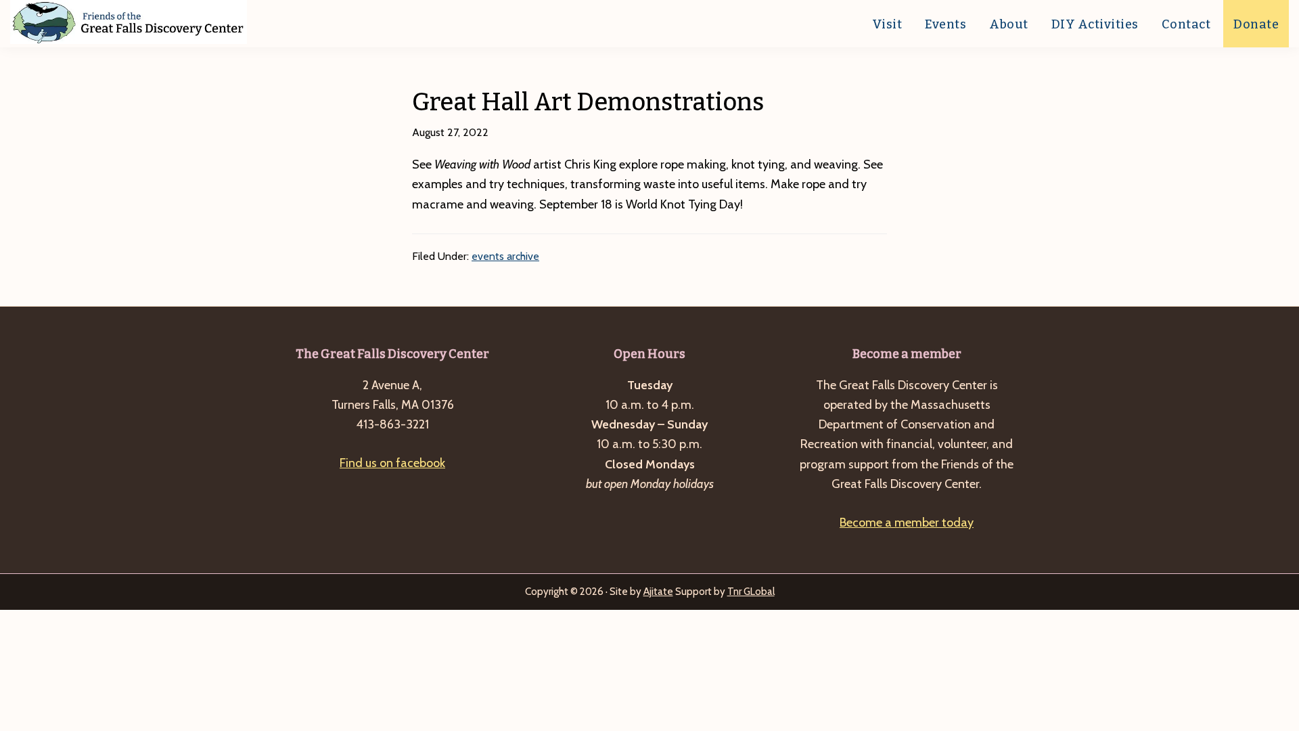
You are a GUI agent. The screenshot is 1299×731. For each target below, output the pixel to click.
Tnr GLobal (751, 591)
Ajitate (658, 591)
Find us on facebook (392, 463)
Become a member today (907, 522)
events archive (505, 256)
